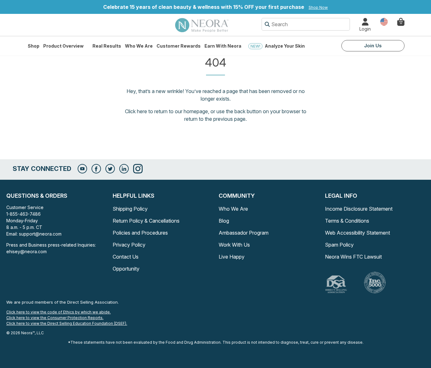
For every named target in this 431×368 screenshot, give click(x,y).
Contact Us (126, 257)
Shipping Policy (130, 209)
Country (384, 21)
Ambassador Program (244, 233)
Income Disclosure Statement (359, 209)
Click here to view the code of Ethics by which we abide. (58, 312)
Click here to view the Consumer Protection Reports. (54, 317)
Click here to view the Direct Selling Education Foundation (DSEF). (66, 323)
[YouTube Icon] (82, 168)
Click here (136, 111)
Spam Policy (339, 245)
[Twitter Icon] (110, 168)
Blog (224, 221)
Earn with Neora (222, 46)
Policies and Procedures (140, 233)
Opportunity (126, 269)
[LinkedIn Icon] (124, 168)
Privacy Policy (129, 245)
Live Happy (232, 257)
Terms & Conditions (347, 221)
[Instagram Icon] (138, 168)
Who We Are (139, 46)
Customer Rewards (178, 46)
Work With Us (234, 245)
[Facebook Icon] (96, 168)
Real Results (106, 46)
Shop (33, 46)
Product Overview (63, 46)
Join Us (373, 46)
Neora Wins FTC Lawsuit (353, 257)
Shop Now (318, 7)
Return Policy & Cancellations (146, 221)
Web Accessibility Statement (357, 233)
